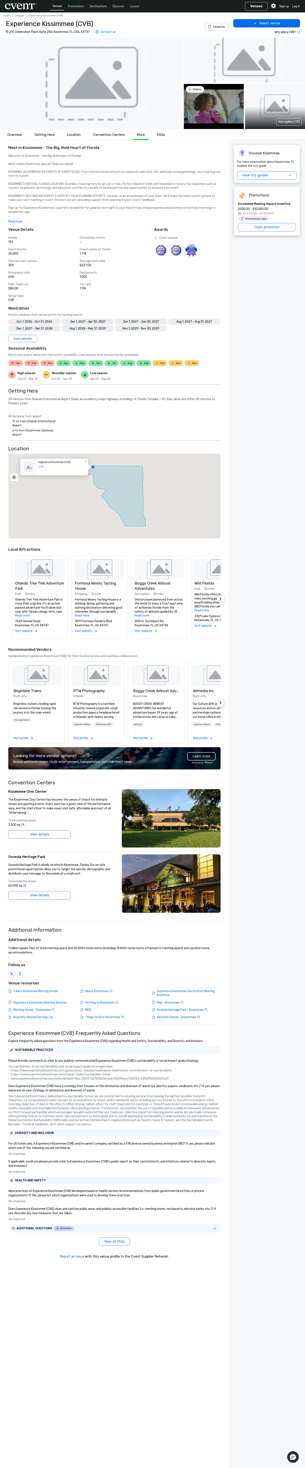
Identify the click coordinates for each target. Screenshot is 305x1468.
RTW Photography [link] (89, 691)
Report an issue (72, 1256)
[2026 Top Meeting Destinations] (161, 250)
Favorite (219, 26)
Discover (118, 6)
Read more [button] (15, 221)
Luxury (134, 6)
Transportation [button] (21, 720)
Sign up (284, 6)
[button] (91, 83)
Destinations (98, 6)
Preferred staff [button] (103, 724)
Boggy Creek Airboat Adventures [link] (156, 691)
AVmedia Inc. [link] (204, 691)
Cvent (6, 15)
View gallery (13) (289, 122)
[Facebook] (20, 974)
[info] (298, 32)
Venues (57, 6)
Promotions (76, 6)
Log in (296, 6)
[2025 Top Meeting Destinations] (176, 250)
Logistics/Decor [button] (82, 724)
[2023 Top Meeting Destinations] (191, 250)
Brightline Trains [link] (27, 691)
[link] (36, 675)
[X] (11, 974)
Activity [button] (138, 724)
